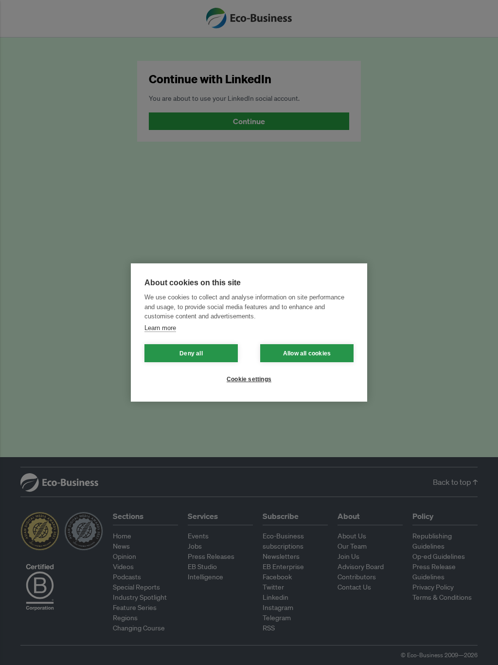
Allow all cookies (307, 353)
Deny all (191, 353)
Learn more (160, 328)
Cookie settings (249, 379)
